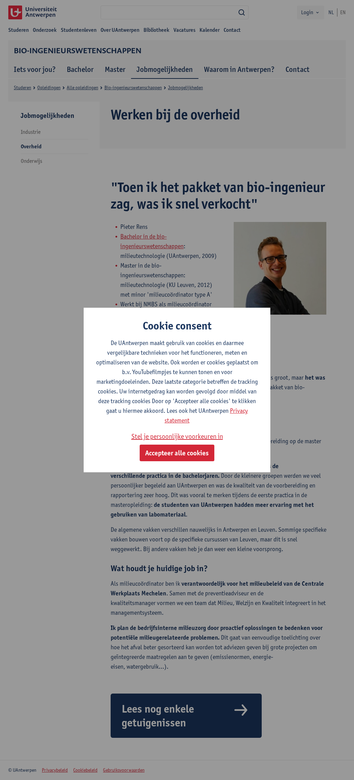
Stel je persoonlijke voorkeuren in (177, 436)
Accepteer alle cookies (177, 453)
